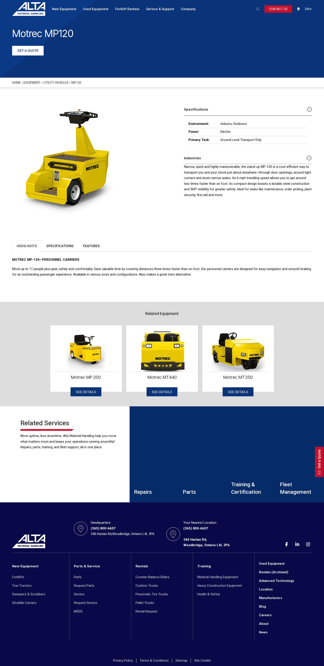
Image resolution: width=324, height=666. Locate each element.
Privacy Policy (123, 660)
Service (79, 594)
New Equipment (64, 9)
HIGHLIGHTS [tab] (27, 246)
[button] (310, 9)
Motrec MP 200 (86, 377)
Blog (262, 607)
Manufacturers (270, 598)
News (263, 632)
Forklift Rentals (127, 9)
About (263, 624)
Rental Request (146, 611)
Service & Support (160, 9)
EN (307, 9)
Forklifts (18, 577)
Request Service (85, 603)
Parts (78, 577)
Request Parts (84, 586)
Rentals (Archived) (273, 572)
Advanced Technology (276, 581)
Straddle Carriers (24, 603)
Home (16, 82)
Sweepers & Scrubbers (28, 594)
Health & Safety (208, 594)
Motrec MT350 (238, 377)
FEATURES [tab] (91, 246)
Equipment (32, 82)
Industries (192, 158)
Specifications (196, 109)
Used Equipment (95, 9)
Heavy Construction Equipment (219, 586)
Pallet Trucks (145, 603)
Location (266, 589)
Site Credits (202, 660)
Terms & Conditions (154, 660)
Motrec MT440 (162, 377)
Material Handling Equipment (217, 577)
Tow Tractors (22, 586)
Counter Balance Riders (152, 577)
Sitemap (181, 660)
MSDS (78, 611)
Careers (265, 615)
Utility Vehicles (56, 82)
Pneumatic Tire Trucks (152, 594)
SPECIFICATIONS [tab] (60, 246)
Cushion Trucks (147, 586)
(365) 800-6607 (103, 528)
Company (188, 9)
